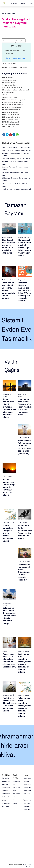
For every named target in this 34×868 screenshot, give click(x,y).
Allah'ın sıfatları (6, 797)
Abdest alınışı (5, 778)
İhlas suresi (26, 803)
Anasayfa (14, 3)
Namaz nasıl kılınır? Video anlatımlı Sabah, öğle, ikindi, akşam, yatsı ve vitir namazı (24, 247)
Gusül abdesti (6, 781)
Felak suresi (26, 806)
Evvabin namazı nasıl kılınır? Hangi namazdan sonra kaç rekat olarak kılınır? (9, 487)
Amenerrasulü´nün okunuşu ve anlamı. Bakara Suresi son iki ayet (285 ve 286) (24, 447)
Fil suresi (26, 781)
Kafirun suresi (27, 794)
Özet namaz (16, 793)
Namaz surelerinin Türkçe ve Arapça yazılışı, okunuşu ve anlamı (8, 533)
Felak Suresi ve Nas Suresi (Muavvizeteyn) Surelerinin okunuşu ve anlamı (10, 704)
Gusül (31, 3)
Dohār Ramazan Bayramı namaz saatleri (16, 150)
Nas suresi (26, 809)
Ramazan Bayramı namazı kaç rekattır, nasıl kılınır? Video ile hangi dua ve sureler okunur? (24, 291)
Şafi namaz (16, 797)
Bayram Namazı (23, 280)
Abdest (23, 3)
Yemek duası (5, 806)
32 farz (4, 800)
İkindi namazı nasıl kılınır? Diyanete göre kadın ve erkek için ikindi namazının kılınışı (24, 407)
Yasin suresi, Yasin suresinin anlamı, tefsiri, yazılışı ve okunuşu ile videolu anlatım (24, 662)
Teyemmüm (5, 784)
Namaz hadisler (6, 787)
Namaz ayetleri (6, 790)
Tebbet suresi (27, 800)
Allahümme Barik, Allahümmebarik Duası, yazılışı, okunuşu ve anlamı (25, 532)
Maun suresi (27, 787)
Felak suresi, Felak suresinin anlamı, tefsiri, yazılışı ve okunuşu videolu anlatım (24, 706)
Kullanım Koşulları (26, 867)
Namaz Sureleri (7, 237)
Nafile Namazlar (7, 280)
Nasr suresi (26, 797)
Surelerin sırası (6, 794)
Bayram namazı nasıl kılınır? (16, 58)
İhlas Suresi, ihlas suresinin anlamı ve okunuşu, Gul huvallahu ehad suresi (8, 246)
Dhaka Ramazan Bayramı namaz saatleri (16, 147)
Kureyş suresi (27, 784)
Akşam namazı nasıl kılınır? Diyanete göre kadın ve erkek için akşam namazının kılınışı (9, 408)
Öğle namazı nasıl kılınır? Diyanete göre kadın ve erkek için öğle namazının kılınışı (9, 615)
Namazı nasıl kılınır (24, 237)
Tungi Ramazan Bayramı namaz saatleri (16, 189)
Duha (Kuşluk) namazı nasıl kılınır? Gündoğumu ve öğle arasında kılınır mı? (24, 572)
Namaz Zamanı (26, 864)
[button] (14, 3)
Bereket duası (6, 803)
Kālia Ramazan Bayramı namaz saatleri (16, 158)
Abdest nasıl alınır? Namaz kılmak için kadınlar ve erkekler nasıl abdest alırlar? (9, 660)
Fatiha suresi (27, 778)
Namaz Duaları (23, 523)
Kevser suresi (27, 790)
